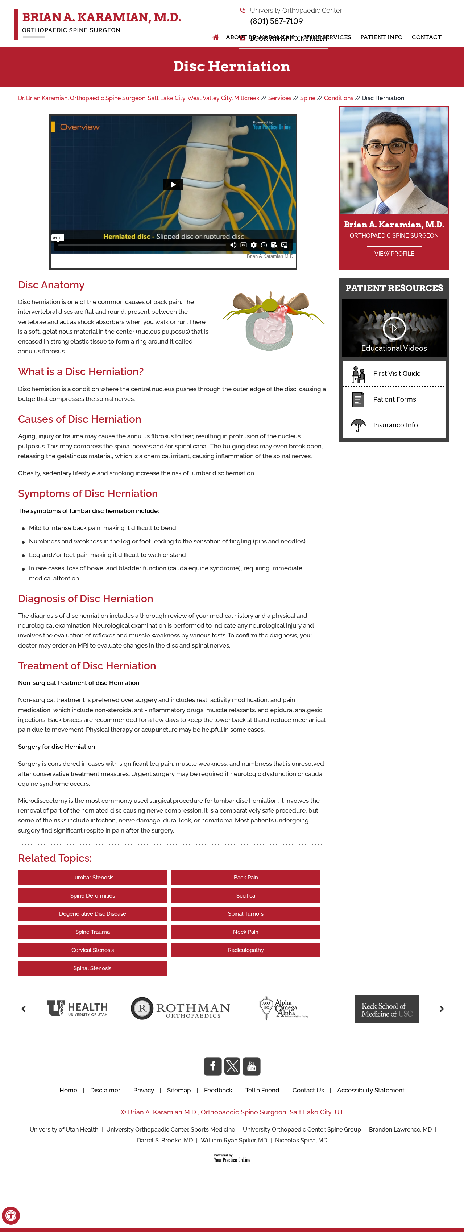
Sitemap (179, 1090)
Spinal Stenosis (92, 968)
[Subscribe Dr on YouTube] (252, 1066)
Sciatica (245, 895)
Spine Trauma (92, 932)
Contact (427, 37)
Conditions (338, 98)
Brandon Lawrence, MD (400, 1129)
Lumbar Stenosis (92, 877)
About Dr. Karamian (260, 37)
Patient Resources (394, 288)
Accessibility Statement (371, 1090)
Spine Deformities (92, 895)
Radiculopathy (246, 950)
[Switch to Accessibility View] (11, 1216)
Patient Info (381, 37)
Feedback (218, 1090)
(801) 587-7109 (276, 21)
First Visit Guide (397, 373)
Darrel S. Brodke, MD (165, 1140)
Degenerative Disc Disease (92, 914)
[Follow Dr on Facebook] (213, 1066)
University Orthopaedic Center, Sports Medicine (171, 1129)
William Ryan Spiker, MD (234, 1140)
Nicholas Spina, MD (301, 1140)
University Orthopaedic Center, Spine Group (302, 1129)
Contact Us (308, 1090)
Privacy (143, 1090)
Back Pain (246, 877)
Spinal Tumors (246, 914)
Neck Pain (245, 932)
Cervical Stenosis (92, 950)
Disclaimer (106, 1090)
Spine (307, 98)
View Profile (394, 253)
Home (212, 37)
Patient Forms (394, 399)
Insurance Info (395, 425)
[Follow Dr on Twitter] (232, 1066)
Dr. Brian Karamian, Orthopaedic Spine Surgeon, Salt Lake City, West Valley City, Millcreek (139, 98)
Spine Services (327, 37)
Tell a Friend (262, 1090)
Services (279, 98)
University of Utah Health (65, 1129)
